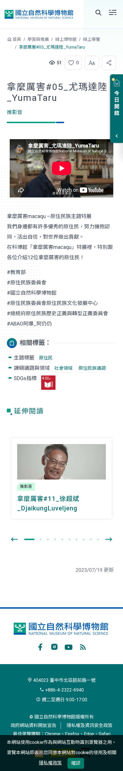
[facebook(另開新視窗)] (40, 646)
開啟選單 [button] (112, 12)
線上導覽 (91, 39)
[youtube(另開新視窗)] (68, 646)
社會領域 (63, 368)
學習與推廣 (38, 39)
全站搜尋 (98, 12)
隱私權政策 (50, 763)
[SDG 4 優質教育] (48, 382)
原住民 (46, 358)
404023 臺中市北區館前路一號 (64, 680)
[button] (71, 62)
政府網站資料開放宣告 (33, 725)
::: (3, 42)
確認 (75, 763)
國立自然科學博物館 (39, 14)
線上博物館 (66, 39)
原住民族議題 (92, 368)
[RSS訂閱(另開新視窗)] (83, 646)
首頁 (17, 39)
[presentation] (14, 539)
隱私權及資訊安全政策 (89, 725)
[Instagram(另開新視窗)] (54, 646)
